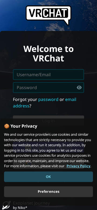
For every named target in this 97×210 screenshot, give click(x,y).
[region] (48, 162)
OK (48, 176)
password (48, 99)
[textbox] (48, 87)
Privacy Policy (78, 165)
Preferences (48, 191)
